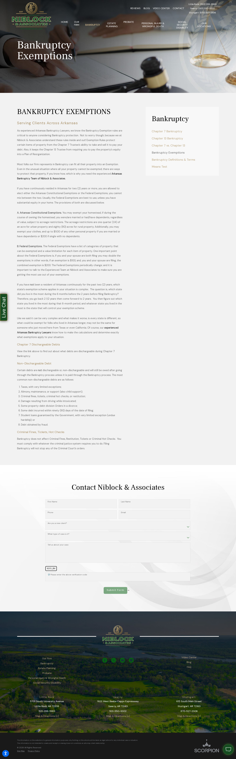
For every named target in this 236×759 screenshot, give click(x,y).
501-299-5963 (47, 711)
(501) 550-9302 (206, 8)
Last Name (126, 502)
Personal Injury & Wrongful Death (47, 678)
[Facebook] (104, 660)
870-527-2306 (189, 711)
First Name (52, 502)
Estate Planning (47, 668)
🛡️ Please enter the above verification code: (67, 575)
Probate (46, 673)
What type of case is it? (58, 534)
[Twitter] (113, 660)
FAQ (189, 667)
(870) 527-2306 (208, 13)
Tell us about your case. (58, 545)
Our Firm (47, 658)
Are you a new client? (57, 523)
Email (123, 512)
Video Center (161, 8)
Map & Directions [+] (47, 716)
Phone (50, 512)
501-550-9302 (117, 711)
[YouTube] (122, 660)
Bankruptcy (46, 663)
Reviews (135, 8)
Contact (178, 8)
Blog (147, 8)
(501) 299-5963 (208, 4)
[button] (5, 753)
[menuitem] (64, 25)
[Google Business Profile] (131, 660)
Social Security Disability (47, 682)
